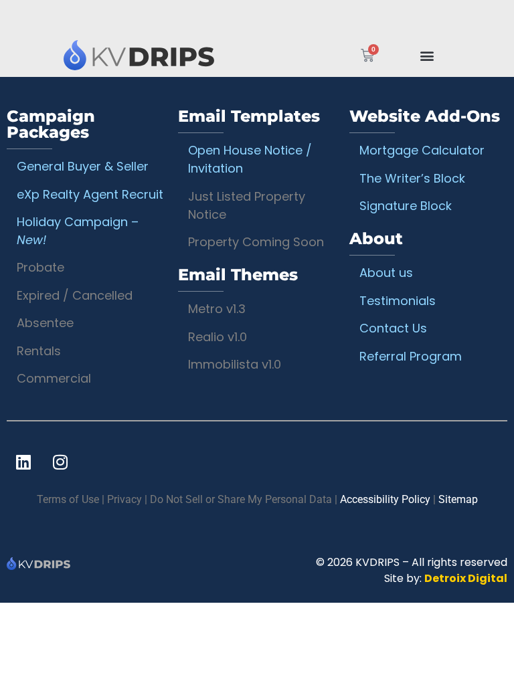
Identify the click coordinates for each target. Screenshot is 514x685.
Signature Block (405, 205)
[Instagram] (60, 461)
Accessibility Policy (385, 499)
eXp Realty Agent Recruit (90, 194)
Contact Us (393, 328)
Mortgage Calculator (422, 150)
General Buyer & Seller (83, 166)
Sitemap (458, 499)
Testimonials (397, 300)
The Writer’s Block (412, 178)
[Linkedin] (23, 461)
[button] (427, 55)
